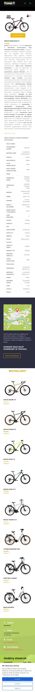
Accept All (17, 679)
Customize (17, 683)
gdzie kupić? (17, 35)
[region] (17, 677)
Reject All (17, 688)
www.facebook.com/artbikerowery (13, 649)
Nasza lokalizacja (12, 355)
